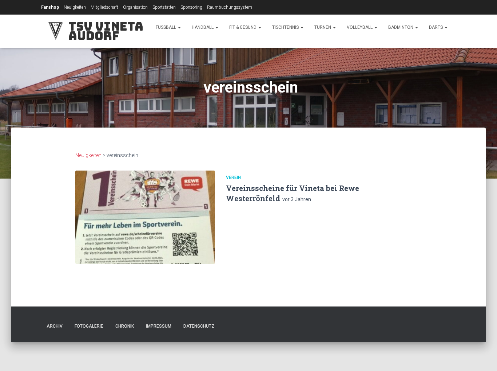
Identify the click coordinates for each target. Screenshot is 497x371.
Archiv (55, 326)
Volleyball (360, 27)
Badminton (401, 27)
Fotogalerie (89, 326)
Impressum (158, 326)
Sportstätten (164, 7)
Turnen (323, 27)
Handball (203, 27)
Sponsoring (191, 7)
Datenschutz (198, 326)
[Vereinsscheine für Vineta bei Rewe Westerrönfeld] (145, 217)
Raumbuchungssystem (229, 7)
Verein (233, 177)
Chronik (124, 326)
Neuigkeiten (75, 7)
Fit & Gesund (243, 27)
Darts (436, 27)
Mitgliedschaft (104, 7)
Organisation (135, 7)
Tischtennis (286, 27)
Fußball (166, 27)
